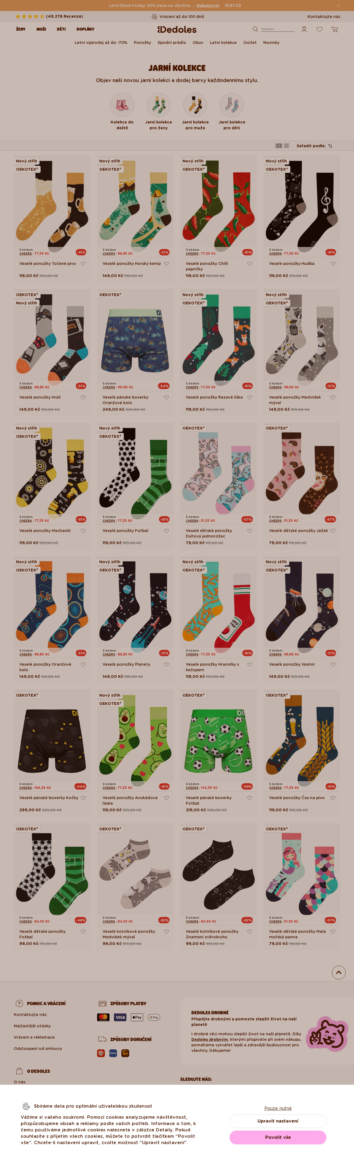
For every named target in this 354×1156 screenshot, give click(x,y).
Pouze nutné (278, 1108)
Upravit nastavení (277, 1121)
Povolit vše (278, 1137)
